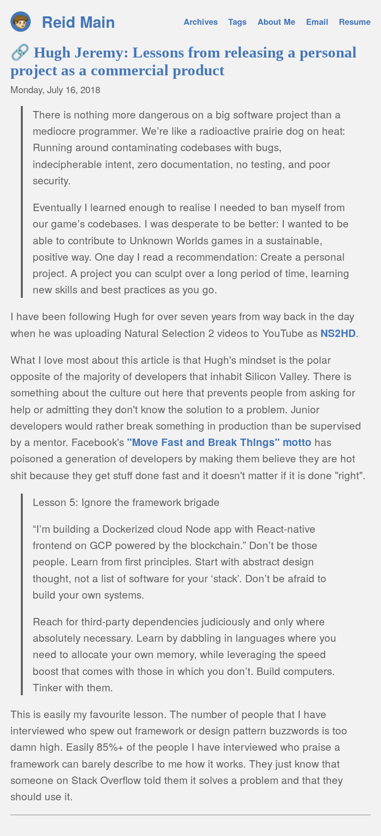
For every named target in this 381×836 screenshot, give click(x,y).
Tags (237, 21)
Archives (201, 21)
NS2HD (338, 333)
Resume (355, 21)
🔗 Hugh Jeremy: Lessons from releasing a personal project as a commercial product (183, 61)
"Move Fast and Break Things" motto (219, 442)
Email (317, 21)
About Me (276, 21)
